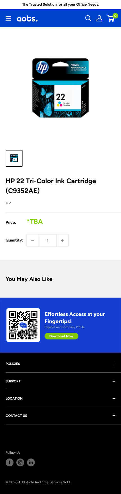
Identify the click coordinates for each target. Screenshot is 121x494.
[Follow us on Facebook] (10, 462)
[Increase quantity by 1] (62, 240)
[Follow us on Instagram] (20, 462)
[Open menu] (8, 18)
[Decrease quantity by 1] (33, 240)
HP (8, 203)
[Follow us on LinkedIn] (31, 462)
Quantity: (14, 240)
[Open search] (88, 18)
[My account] (99, 18)
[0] (110, 18)
